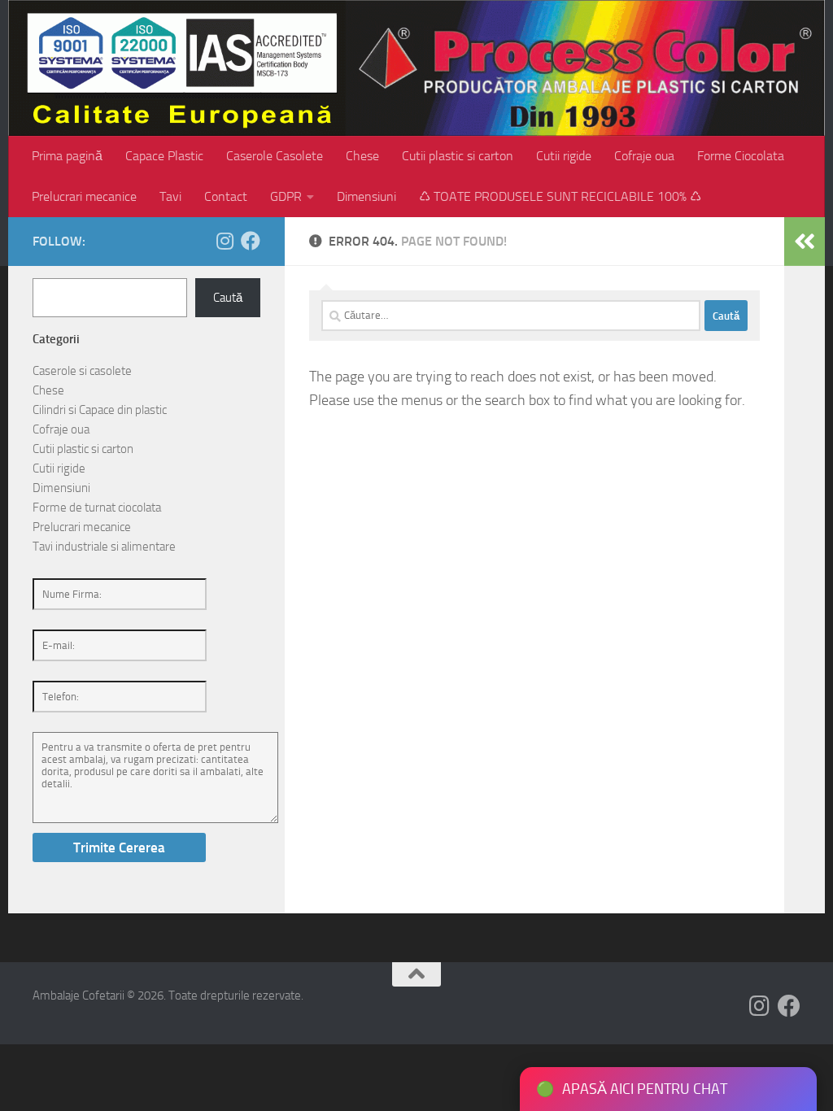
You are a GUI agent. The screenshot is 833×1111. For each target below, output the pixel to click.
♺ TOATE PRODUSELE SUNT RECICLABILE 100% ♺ (560, 196)
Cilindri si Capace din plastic (100, 410)
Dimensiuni (366, 196)
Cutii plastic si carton (457, 155)
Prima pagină (67, 155)
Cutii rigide (563, 155)
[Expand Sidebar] (804, 241)
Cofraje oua (644, 155)
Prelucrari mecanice (84, 196)
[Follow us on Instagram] (224, 241)
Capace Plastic (164, 155)
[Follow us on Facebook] (250, 241)
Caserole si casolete (82, 371)
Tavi (170, 196)
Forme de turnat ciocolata (97, 507)
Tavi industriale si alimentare (104, 546)
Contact (225, 196)
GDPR (286, 196)
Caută (227, 297)
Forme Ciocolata (740, 155)
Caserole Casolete (274, 155)
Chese (362, 155)
